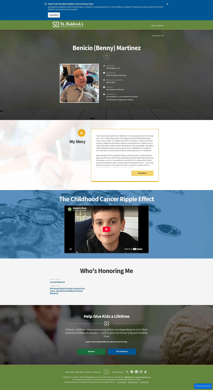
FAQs (72, 372)
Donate (91, 351)
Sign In (153, 26)
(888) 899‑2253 (129, 377)
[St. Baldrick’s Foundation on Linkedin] (136, 372)
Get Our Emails (118, 372)
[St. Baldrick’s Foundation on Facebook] (131, 372)
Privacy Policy (121, 382)
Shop (67, 372)
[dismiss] (167, 4)
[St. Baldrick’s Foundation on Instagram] (141, 372)
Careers (88, 372)
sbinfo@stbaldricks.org (143, 377)
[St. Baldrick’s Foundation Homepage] (68, 25)
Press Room (79, 372)
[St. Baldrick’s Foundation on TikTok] (145, 372)
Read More (142, 173)
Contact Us (160, 26)
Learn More (53, 15)
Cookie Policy (144, 382)
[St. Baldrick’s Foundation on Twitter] (127, 372)
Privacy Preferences (202, 386)
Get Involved (121, 351)
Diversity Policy (133, 382)
